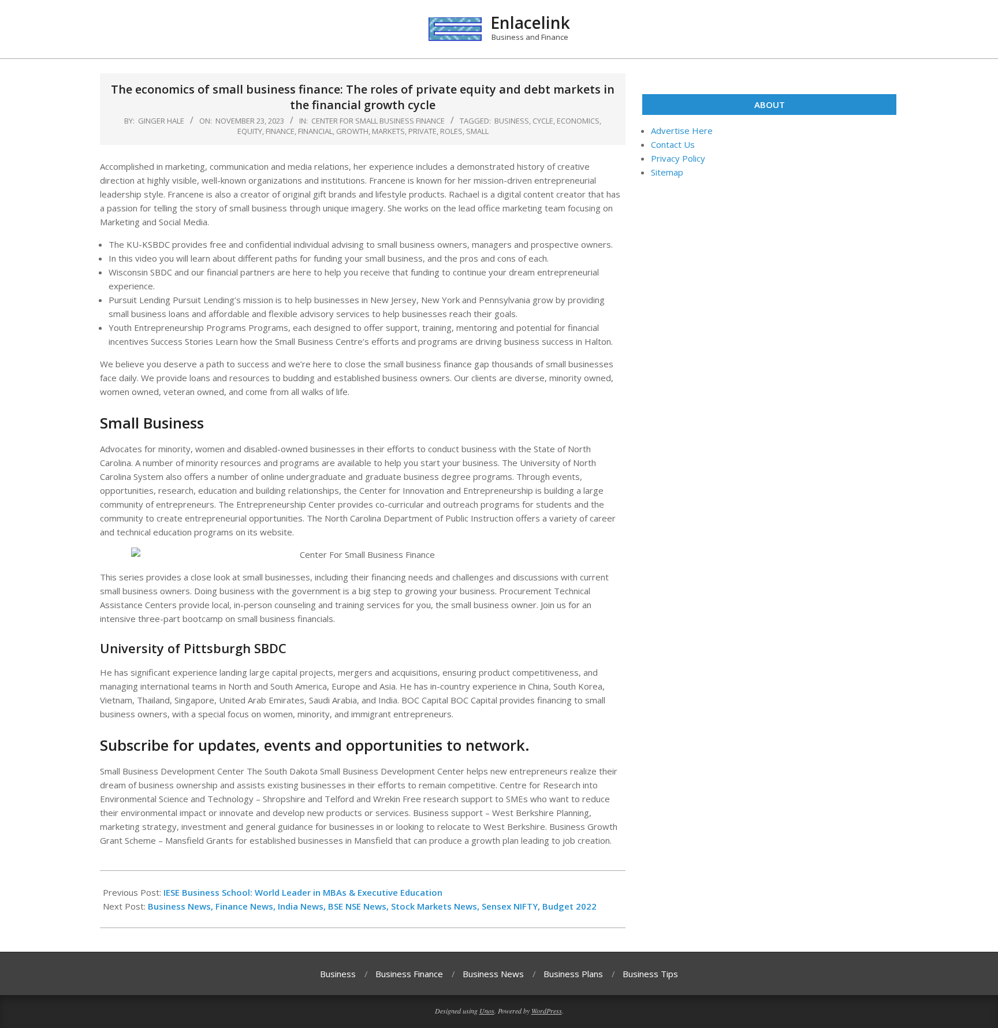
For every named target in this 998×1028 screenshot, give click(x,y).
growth (352, 131)
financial (315, 131)
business (511, 121)
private (422, 131)
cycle (542, 121)
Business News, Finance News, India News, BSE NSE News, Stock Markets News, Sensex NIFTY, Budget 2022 (372, 906)
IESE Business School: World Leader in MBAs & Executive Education (302, 892)
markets (388, 131)
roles (451, 131)
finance (280, 131)
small (477, 131)
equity (249, 131)
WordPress (546, 1010)
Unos (486, 1010)
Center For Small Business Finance (378, 121)
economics (578, 121)
